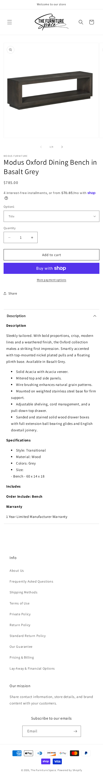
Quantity (10, 228)
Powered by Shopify (69, 770)
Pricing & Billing (22, 657)
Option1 (9, 207)
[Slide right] (62, 147)
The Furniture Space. (44, 770)
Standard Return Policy (28, 636)
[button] (9, 22)
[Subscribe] (75, 731)
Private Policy (20, 614)
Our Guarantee (21, 646)
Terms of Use (19, 603)
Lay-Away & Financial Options (32, 668)
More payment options (51, 280)
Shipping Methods (24, 592)
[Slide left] (41, 147)
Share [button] (12, 293)
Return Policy (20, 625)
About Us (17, 570)
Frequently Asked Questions (31, 581)
